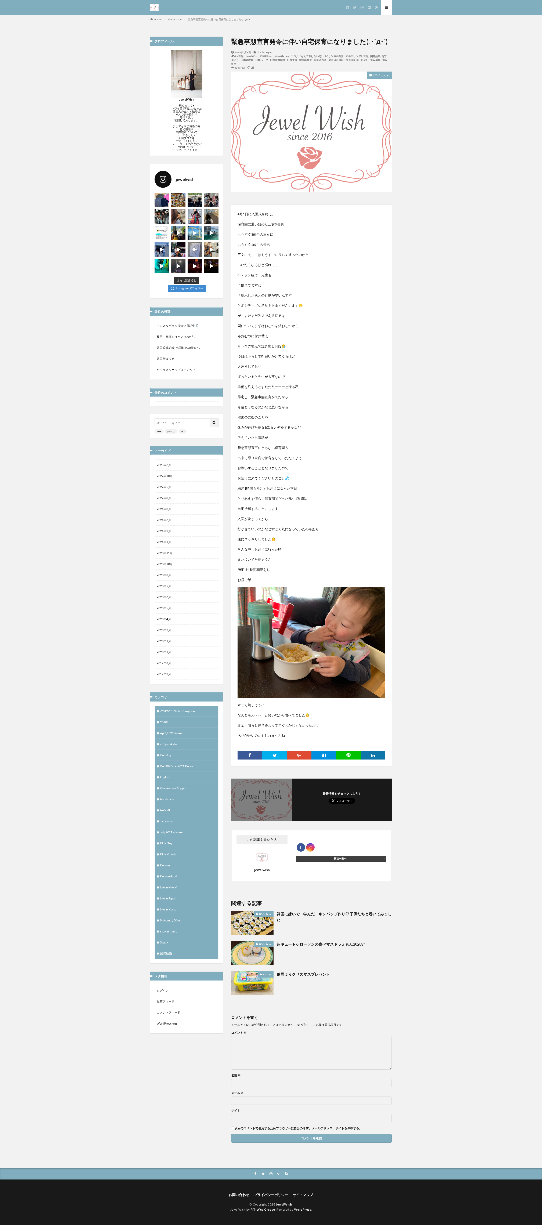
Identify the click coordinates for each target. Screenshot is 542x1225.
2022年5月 (164, 487)
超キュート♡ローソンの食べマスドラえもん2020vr (321, 944)
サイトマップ (303, 1195)
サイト (235, 1110)
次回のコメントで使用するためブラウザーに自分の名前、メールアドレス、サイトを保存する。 (298, 1128)
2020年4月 (164, 619)
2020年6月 (164, 597)
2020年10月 (165, 564)
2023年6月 (164, 465)
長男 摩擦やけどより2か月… (176, 336)
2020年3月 (164, 630)
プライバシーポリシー (271, 1195)
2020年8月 (164, 575)
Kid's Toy (267, 974)
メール (237, 1092)
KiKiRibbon (266, 56)
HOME (158, 19)
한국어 (364, 60)
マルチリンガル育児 (357, 56)
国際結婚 (375, 56)
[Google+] (299, 755)
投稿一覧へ (340, 858)
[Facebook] (250, 755)
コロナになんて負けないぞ (306, 56)
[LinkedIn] (373, 755)
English (165, 777)
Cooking (165, 755)
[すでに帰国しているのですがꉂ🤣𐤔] (162, 266)
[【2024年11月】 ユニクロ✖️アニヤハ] (162, 200)
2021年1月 (164, 542)
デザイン (171, 431)
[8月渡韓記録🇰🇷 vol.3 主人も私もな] (162, 249)
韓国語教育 (305, 60)
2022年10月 (165, 476)
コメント (239, 1032)
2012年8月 (164, 663)
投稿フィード (165, 1001)
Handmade (167, 799)
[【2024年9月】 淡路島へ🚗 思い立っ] (162, 216)
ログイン (163, 990)
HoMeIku (166, 810)
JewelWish (251, 56)
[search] (214, 422)
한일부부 (375, 60)
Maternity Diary (170, 920)
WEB (159, 431)
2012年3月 (164, 674)
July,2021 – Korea (171, 832)
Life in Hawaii (168, 887)
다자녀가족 (320, 60)
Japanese (166, 821)
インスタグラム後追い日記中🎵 (178, 325)
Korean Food (168, 876)
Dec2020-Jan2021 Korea (176, 766)
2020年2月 (164, 641)
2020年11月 (165, 553)
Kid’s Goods (168, 854)
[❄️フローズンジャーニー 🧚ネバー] (195, 266)
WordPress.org (167, 1023)
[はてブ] (323, 755)
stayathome (282, 56)
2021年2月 (164, 531)
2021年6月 (164, 520)
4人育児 (238, 56)
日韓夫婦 (292, 60)
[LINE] (348, 755)
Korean (165, 865)
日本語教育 (247, 60)
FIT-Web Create (262, 1209)
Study (164, 942)
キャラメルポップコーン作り (176, 370)
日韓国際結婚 (277, 60)
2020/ (164, 722)
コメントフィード (168, 1012)
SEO (182, 431)
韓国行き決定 (165, 358)
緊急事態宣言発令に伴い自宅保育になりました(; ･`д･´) (219, 19)
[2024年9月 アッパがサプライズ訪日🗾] (211, 216)
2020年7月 (164, 586)
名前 (236, 1075)
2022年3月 (164, 498)
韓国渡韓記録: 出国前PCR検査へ (178, 347)
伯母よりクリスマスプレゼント (303, 974)
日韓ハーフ (261, 60)
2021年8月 (164, 509)
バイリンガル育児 (333, 56)
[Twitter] (274, 755)
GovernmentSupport (174, 788)
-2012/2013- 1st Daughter (177, 711)
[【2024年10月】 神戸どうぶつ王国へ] (195, 200)
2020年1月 (164, 652)
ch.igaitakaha (168, 744)
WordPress (302, 1209)
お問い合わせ (239, 1195)
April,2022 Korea (171, 733)
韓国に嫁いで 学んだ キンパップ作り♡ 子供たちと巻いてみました (334, 916)
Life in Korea (168, 909)
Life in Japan (175, 19)
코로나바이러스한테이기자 (343, 60)
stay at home (168, 931)
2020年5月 (164, 608)
